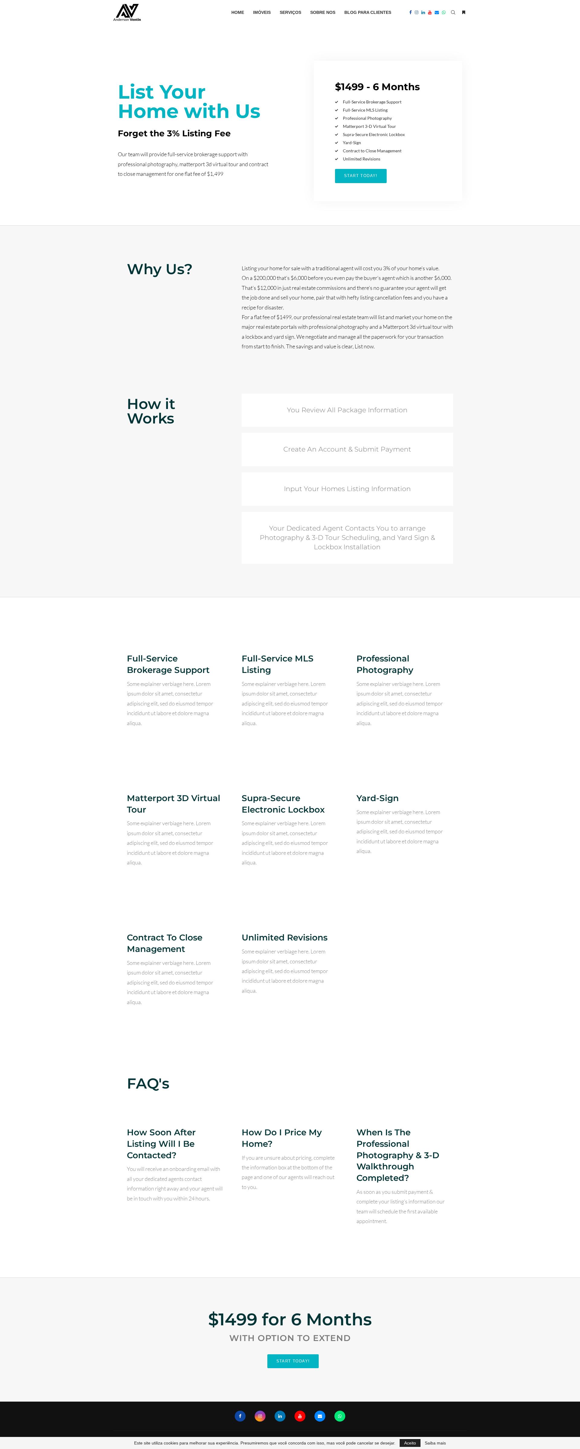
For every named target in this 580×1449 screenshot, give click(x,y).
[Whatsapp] (444, 12)
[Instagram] (416, 12)
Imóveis (262, 12)
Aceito (410, 1443)
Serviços (290, 12)
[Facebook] (410, 12)
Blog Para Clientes (367, 12)
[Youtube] (430, 12)
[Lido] (464, 12)
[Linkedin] (423, 12)
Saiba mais (435, 1443)
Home (237, 12)
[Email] (437, 12)
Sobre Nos (322, 12)
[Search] (453, 12)
